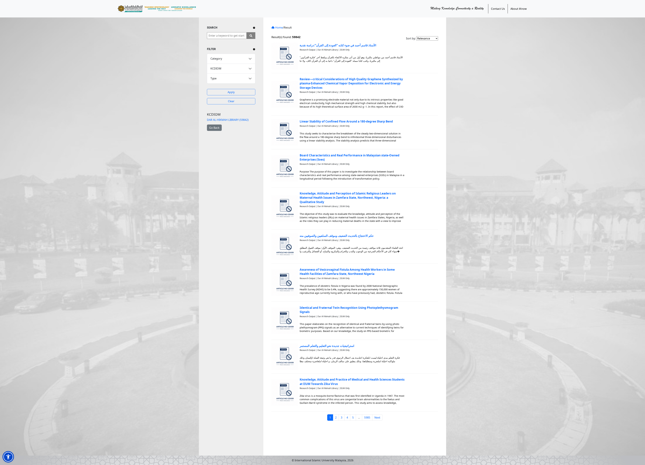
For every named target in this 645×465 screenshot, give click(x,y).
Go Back (214, 128)
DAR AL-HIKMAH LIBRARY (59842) (228, 120)
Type (213, 78)
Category (216, 58)
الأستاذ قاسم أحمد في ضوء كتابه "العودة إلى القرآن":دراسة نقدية (338, 45)
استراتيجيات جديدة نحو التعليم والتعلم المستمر (327, 346)
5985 (367, 417)
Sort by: (411, 38)
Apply (231, 92)
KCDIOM (215, 68)
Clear (231, 101)
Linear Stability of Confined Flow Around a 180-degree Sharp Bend (346, 121)
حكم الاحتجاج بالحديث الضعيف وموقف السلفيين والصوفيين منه (337, 236)
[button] (8, 457)
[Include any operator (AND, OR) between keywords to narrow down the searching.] (254, 28)
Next (377, 417)
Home (278, 27)
